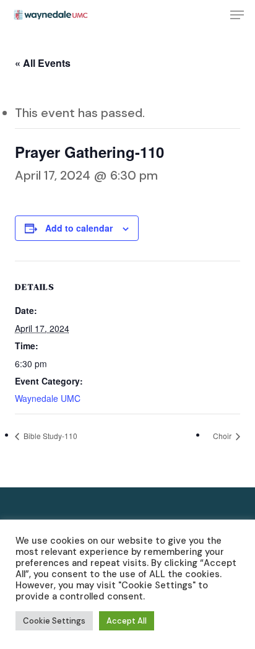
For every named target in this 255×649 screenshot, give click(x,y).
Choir (223, 435)
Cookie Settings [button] (54, 621)
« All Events (43, 63)
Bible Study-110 (49, 435)
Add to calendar (79, 228)
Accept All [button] (126, 621)
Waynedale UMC (47, 398)
